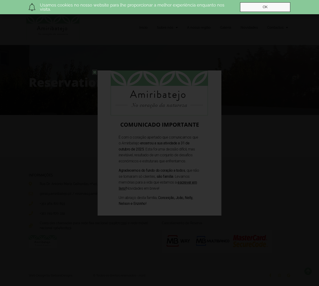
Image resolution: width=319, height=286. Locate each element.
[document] (159, 143)
